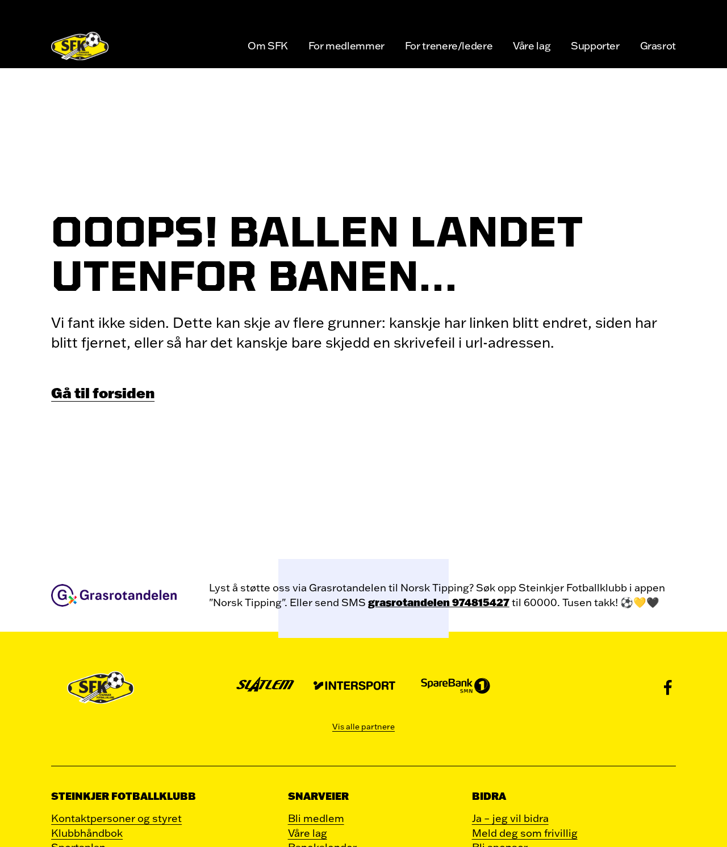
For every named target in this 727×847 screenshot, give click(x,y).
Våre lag (531, 45)
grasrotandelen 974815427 (438, 602)
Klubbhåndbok (87, 833)
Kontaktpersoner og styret (116, 818)
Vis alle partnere (363, 726)
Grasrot (658, 45)
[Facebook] (668, 687)
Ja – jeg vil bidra (510, 818)
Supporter (595, 45)
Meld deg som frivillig (525, 833)
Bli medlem (316, 818)
